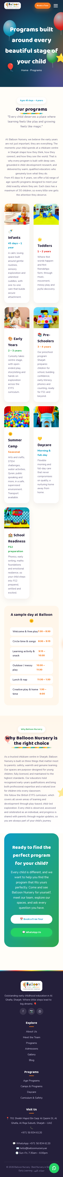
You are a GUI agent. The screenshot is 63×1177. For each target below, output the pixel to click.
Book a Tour (42, 5)
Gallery (32, 1054)
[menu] (56, 5)
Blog (31, 1060)
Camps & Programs (31, 1086)
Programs (31, 1043)
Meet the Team (31, 1037)
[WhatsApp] (40, 1011)
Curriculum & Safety (31, 1098)
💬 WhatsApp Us (31, 932)
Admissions (31, 1048)
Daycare (31, 1092)
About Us (31, 1031)
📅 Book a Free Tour (31, 919)
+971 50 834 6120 (31, 1132)
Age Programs (31, 1080)
